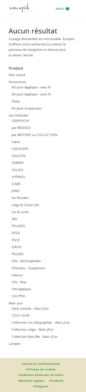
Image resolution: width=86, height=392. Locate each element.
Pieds (16, 101)
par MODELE (21, 127)
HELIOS (17, 170)
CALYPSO (19, 296)
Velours (17, 275)
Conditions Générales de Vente (40, 375)
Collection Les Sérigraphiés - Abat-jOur (41, 322)
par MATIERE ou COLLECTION (34, 135)
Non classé (17, 75)
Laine (16, 142)
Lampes (14, 343)
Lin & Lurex (20, 212)
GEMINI (17, 163)
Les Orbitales (18, 115)
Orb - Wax (19, 282)
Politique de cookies (41, 369)
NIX (14, 219)
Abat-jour (16, 303)
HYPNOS (18, 177)
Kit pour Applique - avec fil (31, 87)
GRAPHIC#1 (21, 121)
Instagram (40, 386)
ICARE (16, 184)
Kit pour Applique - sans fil (31, 94)
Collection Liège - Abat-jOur (33, 329)
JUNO (16, 191)
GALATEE (19, 156)
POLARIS (18, 226)
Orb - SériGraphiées (26, 261)
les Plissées (20, 198)
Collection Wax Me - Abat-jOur (35, 336)
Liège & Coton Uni (25, 205)
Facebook (56, 380)
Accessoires (17, 82)
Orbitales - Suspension (29, 268)
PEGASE (17, 254)
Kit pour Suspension (27, 108)
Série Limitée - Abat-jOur (30, 308)
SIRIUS (17, 247)
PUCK (16, 240)
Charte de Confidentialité (41, 364)
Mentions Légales (31, 380)
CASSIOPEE (20, 149)
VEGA (16, 233)
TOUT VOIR (20, 315)
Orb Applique (21, 289)
